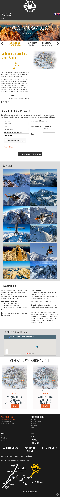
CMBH (3, 433)
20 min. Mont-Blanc (6, 421)
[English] (58, 14)
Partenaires (35, 443)
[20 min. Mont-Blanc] (58, 43)
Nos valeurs (4, 436)
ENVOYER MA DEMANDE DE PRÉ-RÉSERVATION (30, 154)
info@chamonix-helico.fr (5, 14)
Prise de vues (34, 426)
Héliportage (34, 424)
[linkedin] (56, 447)
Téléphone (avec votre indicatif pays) (13, 132)
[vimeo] (46, 447)
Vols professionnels (37, 417)
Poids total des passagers (47, 127)
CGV (36, 492)
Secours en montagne (36, 421)
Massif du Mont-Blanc (15, 43)
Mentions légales (28, 492)
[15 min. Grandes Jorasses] (2, 43)
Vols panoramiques (7, 417)
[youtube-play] (53, 447)
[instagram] (50, 447)
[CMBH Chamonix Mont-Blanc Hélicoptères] (30, 6)
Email (6, 126)
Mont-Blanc (32, 43)
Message (33, 134)
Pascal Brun (4, 438)
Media (33, 436)
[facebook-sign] (43, 447)
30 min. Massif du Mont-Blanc (8, 419)
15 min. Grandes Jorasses (7, 424)
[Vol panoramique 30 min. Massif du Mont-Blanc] (16, 178)
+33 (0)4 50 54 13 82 (6, 16)
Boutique (34, 440)
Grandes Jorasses (47, 43)
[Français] (55, 14)
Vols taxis (33, 428)
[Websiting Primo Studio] (57, 494)
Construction (34, 419)
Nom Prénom (7, 121)
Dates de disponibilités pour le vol (39, 121)
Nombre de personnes (36, 126)
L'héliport (3, 440)
